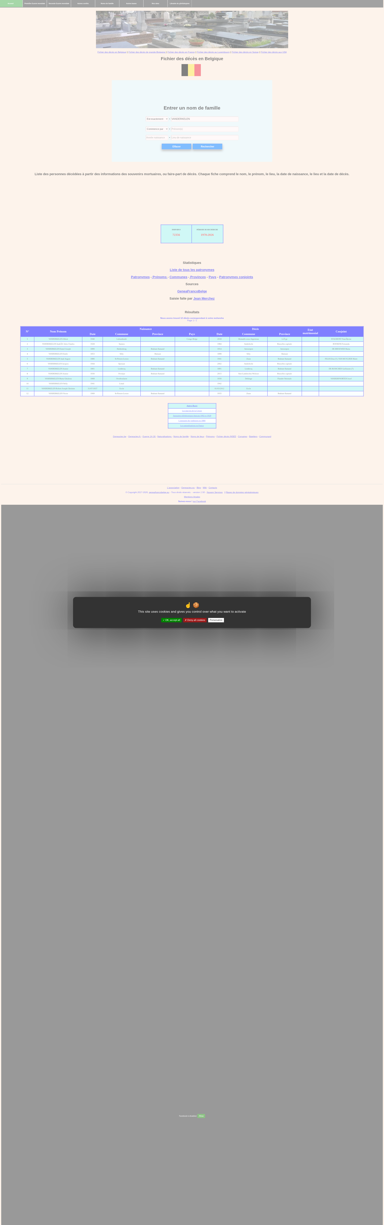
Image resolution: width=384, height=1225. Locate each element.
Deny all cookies (196, 620)
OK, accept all (172, 620)
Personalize (216, 620)
